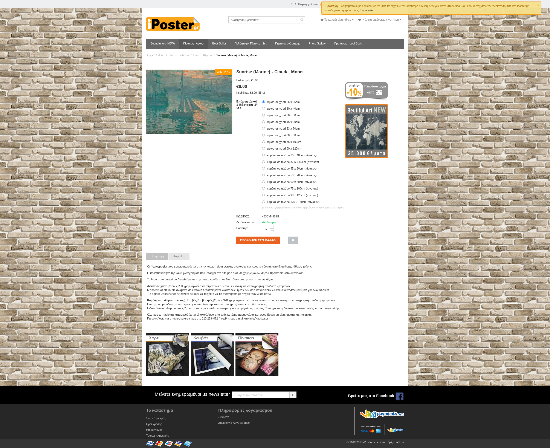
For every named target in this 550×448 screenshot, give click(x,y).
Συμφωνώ (366, 10)
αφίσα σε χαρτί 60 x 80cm (283, 135)
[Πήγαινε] (292, 395)
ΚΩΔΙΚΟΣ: (243, 216)
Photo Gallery (317, 43)
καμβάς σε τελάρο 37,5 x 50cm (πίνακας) (293, 162)
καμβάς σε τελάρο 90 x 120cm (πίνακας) (292, 195)
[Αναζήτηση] (302, 20)
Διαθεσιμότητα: (245, 222)
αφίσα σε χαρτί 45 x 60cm (283, 122)
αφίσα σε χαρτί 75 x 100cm (284, 142)
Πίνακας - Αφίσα (193, 43)
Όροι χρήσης (154, 424)
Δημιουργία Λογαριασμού (234, 422)
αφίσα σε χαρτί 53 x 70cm (283, 128)
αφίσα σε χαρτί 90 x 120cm (284, 148)
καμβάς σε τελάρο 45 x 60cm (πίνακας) (291, 168)
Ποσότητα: (242, 228)
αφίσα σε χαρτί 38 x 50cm (283, 115)
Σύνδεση (223, 417)
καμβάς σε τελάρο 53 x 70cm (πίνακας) (291, 175)
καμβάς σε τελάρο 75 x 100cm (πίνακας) (292, 188)
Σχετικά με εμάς (156, 418)
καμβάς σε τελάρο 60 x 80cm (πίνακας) (291, 181)
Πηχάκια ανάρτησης (287, 43)
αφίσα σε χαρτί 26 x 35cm (283, 102)
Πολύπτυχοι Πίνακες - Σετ (251, 43)
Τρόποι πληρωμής (157, 435)
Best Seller (219, 43)
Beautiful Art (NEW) (162, 43)
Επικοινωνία (154, 429)
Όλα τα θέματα (202, 55)
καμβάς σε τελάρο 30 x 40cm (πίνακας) (291, 155)
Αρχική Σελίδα (155, 55)
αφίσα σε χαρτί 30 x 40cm (283, 108)
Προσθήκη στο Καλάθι (258, 240)
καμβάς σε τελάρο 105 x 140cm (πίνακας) (293, 201)
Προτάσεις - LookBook (348, 43)
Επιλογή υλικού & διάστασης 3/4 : (247, 105)
